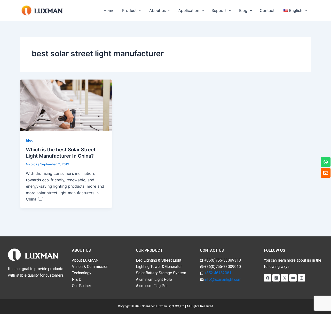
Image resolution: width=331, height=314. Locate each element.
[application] (139, 10)
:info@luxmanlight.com (222, 279)
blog (29, 140)
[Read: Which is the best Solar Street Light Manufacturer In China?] (66, 105)
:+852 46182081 (217, 273)
